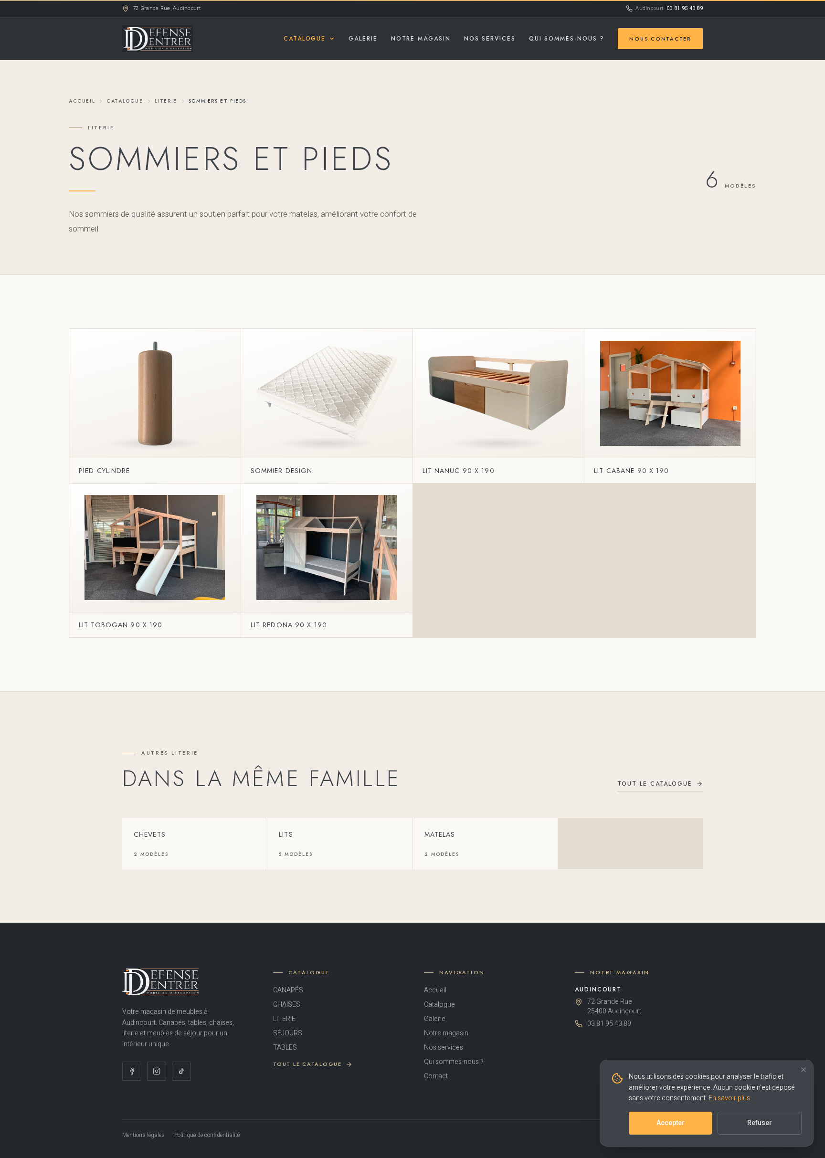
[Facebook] (131, 1071)
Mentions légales (143, 1135)
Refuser (759, 1123)
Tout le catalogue (654, 783)
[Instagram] (156, 1071)
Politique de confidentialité (207, 1135)
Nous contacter (660, 38)
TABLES (285, 1048)
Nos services (490, 38)
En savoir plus (729, 1098)
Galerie (363, 38)
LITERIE (166, 101)
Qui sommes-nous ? (567, 38)
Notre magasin (421, 38)
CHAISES (286, 1005)
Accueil (82, 101)
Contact (436, 1076)
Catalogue (305, 38)
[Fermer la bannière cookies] (803, 1070)
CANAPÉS (288, 990)
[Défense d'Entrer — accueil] (157, 38)
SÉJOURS (287, 1033)
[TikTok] (181, 1071)
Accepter (670, 1123)
